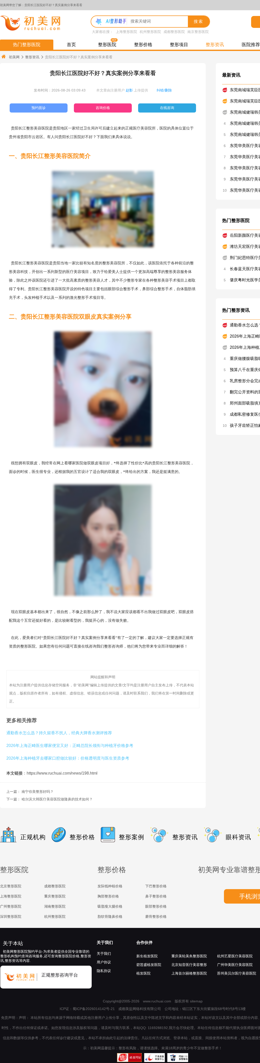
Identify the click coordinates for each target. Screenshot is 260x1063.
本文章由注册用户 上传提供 (122, 90)
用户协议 (104, 962)
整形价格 (143, 44)
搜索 (198, 21)
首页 (71, 44)
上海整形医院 (126, 32)
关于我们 (105, 942)
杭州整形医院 (150, 32)
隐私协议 (104, 971)
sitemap (196, 1001)
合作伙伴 (144, 942)
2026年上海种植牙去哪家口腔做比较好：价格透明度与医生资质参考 (67, 758)
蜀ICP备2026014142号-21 (94, 1009)
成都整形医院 (174, 32)
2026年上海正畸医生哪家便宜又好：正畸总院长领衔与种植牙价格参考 (69, 745)
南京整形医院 (198, 32)
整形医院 (107, 44)
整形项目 (179, 44)
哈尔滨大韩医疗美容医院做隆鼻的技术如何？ (57, 799)
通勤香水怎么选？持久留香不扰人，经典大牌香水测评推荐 (59, 732)
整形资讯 (215, 44)
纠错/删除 (164, 90)
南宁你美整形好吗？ (38, 792)
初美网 (14, 57)
